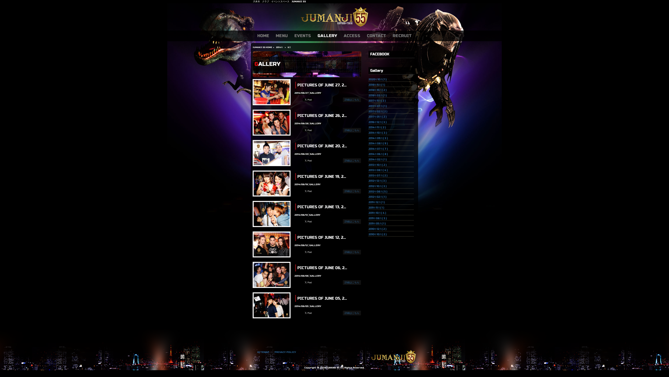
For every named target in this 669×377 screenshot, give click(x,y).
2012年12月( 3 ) (377, 180)
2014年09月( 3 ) (378, 138)
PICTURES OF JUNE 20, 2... (322, 146)
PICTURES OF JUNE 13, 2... (321, 207)
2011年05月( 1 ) (377, 223)
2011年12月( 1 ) (376, 202)
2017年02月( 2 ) (377, 111)
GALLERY (315, 93)
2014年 (279, 47)
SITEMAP (263, 352)
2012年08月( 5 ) (377, 191)
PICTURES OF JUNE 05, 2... (322, 298)
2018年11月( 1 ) (376, 84)
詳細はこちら (352, 99)
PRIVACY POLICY (285, 352)
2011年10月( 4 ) (377, 213)
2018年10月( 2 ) (377, 90)
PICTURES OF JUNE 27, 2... (322, 85)
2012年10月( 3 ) (377, 186)
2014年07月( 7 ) (378, 148)
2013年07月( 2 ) (377, 175)
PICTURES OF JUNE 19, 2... (321, 176)
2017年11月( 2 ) (377, 100)
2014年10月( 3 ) (377, 132)
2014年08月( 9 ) (378, 143)
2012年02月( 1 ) (377, 196)
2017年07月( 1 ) (377, 106)
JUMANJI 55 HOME (262, 47)
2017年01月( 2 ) (377, 116)
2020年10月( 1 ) (377, 79)
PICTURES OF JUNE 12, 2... (321, 237)
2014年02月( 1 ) (377, 159)
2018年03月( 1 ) (377, 95)
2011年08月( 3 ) (377, 218)
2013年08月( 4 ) (378, 170)
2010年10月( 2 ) (377, 234)
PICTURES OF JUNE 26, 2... (322, 115)
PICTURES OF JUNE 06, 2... (322, 268)
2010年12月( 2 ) (377, 229)
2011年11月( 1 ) (376, 207)
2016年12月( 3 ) (377, 122)
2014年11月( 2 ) (377, 127)
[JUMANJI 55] (334, 26)
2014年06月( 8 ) (378, 154)
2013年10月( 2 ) (377, 165)
